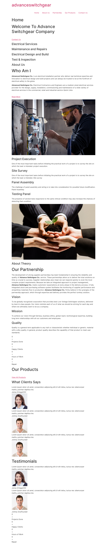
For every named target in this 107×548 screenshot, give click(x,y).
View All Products (19, 377)
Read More (16, 97)
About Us (46, 13)
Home (36, 13)
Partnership (57, 13)
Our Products (70, 13)
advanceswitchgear (31, 5)
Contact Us (82, 13)
